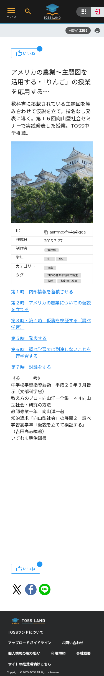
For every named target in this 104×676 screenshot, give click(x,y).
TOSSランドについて (25, 632)
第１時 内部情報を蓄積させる (42, 291)
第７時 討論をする (31, 367)
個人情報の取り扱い (24, 653)
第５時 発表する (29, 338)
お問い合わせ (72, 643)
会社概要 (83, 653)
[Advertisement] (52, 500)
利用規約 (58, 653)
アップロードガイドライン (29, 643)
